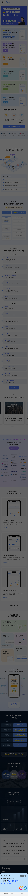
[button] (25, 876)
